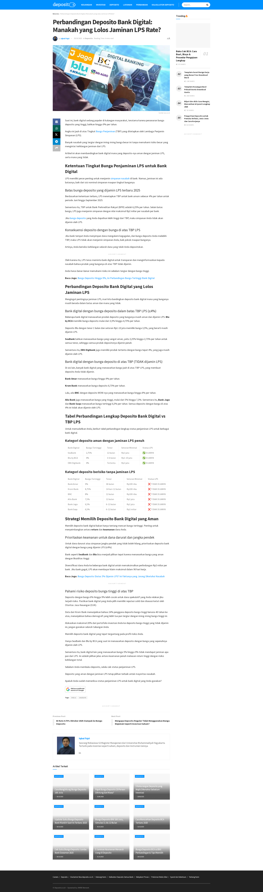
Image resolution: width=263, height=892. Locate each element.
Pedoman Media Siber (159, 877)
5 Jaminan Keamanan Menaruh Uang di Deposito (109, 851)
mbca (73, 698)
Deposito (114, 5)
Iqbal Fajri (65, 38)
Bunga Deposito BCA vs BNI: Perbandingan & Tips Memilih (149, 851)
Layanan (127, 5)
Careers (55, 877)
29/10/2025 (78, 38)
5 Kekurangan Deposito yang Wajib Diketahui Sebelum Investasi (149, 789)
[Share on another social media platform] (56, 148)
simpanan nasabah (120, 178)
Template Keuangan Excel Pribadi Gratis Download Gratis (195, 89)
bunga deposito (78, 218)
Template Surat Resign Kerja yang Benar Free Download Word (196, 75)
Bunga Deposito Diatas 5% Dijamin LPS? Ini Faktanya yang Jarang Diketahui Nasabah (121, 576)
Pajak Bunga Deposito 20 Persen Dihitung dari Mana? (110, 791)
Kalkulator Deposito (163, 5)
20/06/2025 (140, 797)
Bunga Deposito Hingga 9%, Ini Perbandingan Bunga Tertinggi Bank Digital (116, 278)
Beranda (56, 14)
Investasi (100, 5)
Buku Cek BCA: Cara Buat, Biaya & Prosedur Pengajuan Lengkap (186, 56)
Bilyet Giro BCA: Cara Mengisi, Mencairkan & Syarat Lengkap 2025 (197, 104)
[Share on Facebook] (56, 122)
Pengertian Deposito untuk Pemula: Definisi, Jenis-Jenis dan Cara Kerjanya (196, 119)
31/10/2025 (100, 857)
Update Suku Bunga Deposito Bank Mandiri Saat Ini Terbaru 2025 (71, 821)
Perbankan (142, 5)
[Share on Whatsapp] (56, 128)
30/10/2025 (59, 797)
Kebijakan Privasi (142, 877)
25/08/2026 (100, 797)
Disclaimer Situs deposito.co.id (81, 877)
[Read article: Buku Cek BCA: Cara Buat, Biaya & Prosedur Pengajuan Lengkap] (193, 35)
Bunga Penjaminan (105, 131)
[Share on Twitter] (56, 135)
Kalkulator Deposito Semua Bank (121, 877)
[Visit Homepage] (64, 4)
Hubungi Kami (101, 877)
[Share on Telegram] (56, 141)
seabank (82, 698)
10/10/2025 (140, 827)
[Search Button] (207, 4)
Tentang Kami (194, 877)
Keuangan (86, 5)
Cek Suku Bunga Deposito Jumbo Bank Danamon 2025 (71, 851)
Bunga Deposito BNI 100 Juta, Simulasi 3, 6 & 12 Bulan (109, 821)
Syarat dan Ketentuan (178, 877)
